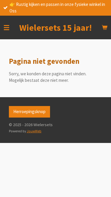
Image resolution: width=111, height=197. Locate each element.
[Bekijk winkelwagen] (104, 27)
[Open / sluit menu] (6, 27)
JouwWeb (34, 131)
